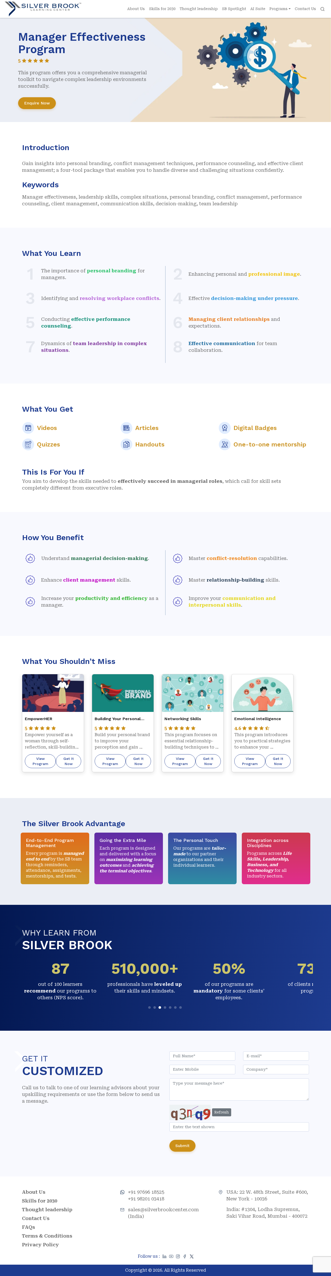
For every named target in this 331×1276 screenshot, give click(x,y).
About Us (136, 9)
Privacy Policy (40, 1244)
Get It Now (68, 761)
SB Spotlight (234, 9)
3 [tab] (160, 1008)
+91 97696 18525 (146, 1192)
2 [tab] (155, 1008)
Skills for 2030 (162, 9)
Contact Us (305, 9)
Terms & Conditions (47, 1236)
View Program (40, 761)
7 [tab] (181, 1008)
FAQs (28, 1227)
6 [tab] (176, 1008)
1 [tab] (150, 1008)
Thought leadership (199, 9)
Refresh (221, 1112)
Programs (278, 9)
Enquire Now (37, 103)
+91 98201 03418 (146, 1198)
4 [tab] (166, 1008)
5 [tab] (171, 1008)
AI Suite (257, 9)
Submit (182, 1145)
